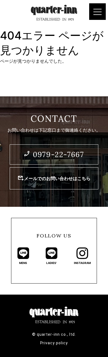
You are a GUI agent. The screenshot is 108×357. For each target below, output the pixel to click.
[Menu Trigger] (97, 11)
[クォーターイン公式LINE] (23, 253)
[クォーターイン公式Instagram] (82, 253)
